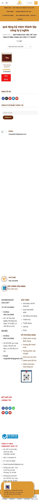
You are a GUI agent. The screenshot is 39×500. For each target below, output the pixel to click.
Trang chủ (7, 7)
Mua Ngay (6, 77)
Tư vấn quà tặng (7, 15)
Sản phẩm (10, 11)
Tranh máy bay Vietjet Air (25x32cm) (7, 66)
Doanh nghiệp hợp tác (23, 11)
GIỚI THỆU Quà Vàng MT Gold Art (23, 7)
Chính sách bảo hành (29, 357)
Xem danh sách (13, 289)
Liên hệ (19, 19)
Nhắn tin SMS (35, 499)
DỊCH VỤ (32, 15)
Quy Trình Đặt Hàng (22, 15)
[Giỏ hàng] (6, 2)
